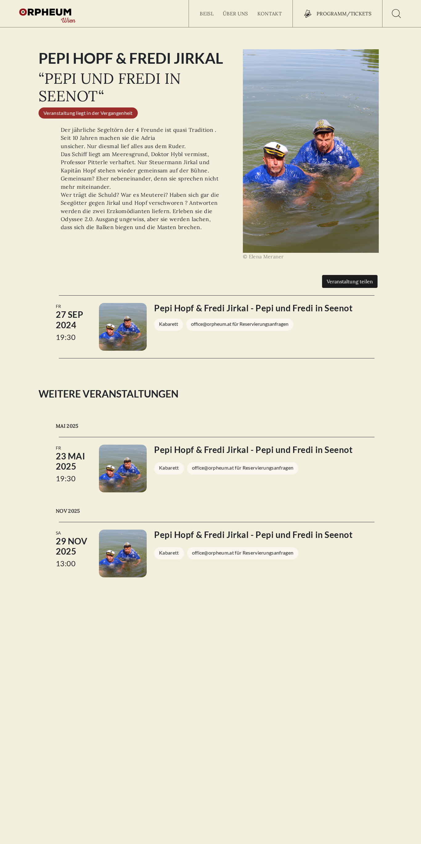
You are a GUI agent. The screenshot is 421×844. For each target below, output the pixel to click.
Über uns (235, 13)
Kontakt (269, 13)
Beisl (207, 13)
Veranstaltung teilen (350, 281)
